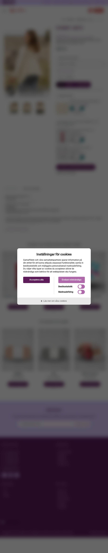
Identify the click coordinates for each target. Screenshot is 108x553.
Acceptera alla (36, 279)
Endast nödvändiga (71, 279)
